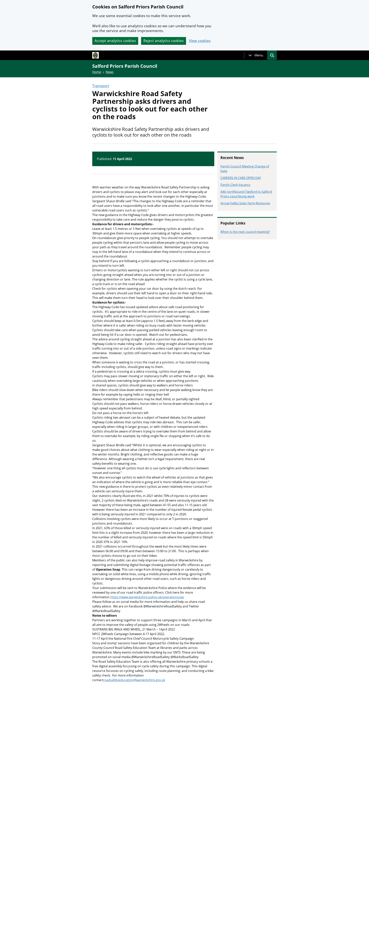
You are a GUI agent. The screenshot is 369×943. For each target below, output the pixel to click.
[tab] (256, 55)
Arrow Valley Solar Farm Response (245, 203)
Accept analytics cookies (115, 40)
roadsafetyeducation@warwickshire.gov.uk (134, 680)
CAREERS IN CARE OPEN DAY (240, 178)
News (110, 72)
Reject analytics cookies (163, 40)
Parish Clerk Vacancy (235, 185)
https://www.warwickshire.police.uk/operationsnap (147, 597)
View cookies (200, 41)
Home (96, 72)
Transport (100, 85)
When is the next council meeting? (245, 232)
